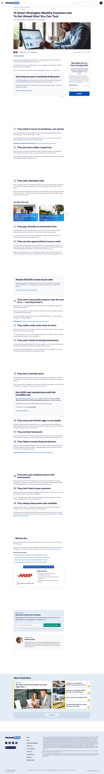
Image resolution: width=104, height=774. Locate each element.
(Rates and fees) (37, 398)
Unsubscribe (73, 770)
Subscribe (29, 757)
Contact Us (29, 751)
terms (57, 628)
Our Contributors (31, 748)
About (28, 737)
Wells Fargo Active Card (26, 398)
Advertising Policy (30, 770)
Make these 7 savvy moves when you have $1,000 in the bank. (31, 559)
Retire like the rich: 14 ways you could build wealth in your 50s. (31, 555)
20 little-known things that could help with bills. (33, 452)
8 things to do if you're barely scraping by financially (31, 321)
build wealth (40, 70)
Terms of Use (63, 770)
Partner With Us (30, 754)
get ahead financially (46, 133)
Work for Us (30, 746)
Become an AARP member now (24, 90)
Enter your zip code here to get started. (34, 143)
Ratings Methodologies (32, 743)
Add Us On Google (20, 55)
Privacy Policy (38, 770)
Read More (52, 715)
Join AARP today (25, 80)
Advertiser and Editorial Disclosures (21, 7)
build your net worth (54, 549)
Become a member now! (27, 583)
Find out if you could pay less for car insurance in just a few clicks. (32, 557)
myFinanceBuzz (30, 760)
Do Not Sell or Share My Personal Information (51, 770)
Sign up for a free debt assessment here (26, 290)
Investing (15, 9)
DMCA (68, 770)
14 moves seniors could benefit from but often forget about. (31, 562)
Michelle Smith (30, 639)
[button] (2, 3)
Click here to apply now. (22, 410)
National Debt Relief (21, 283)
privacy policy (51, 628)
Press (28, 740)
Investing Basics (23, 9)
